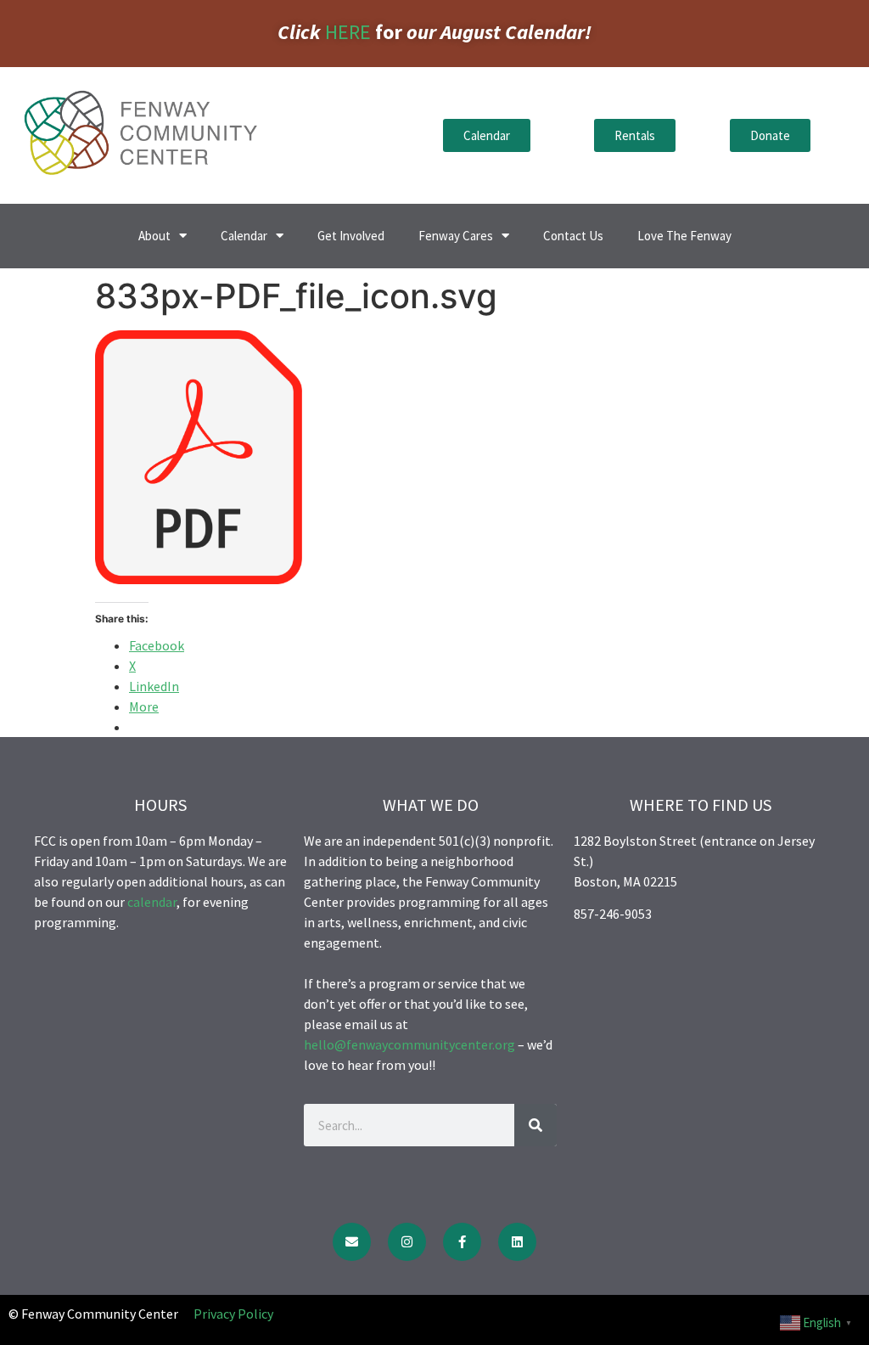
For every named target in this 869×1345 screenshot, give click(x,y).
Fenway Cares (455, 236)
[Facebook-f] (462, 1242)
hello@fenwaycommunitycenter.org (409, 1044)
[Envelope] (352, 1242)
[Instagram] (407, 1242)
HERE (348, 32)
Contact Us (573, 236)
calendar (152, 901)
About (154, 236)
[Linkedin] (517, 1242)
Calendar (244, 236)
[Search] (535, 1125)
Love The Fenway (684, 236)
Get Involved (350, 236)
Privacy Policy (233, 1313)
